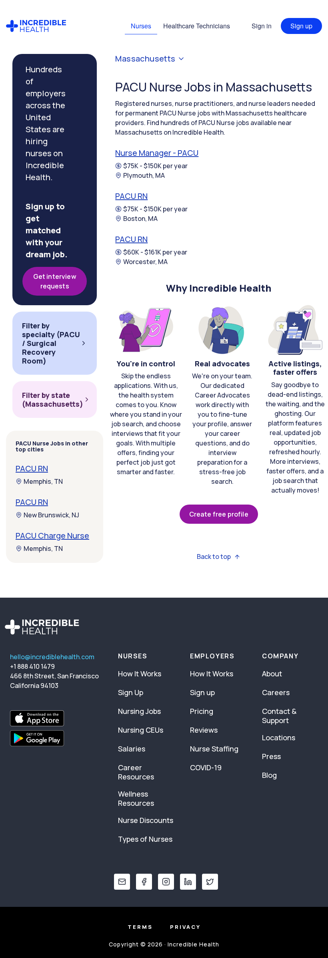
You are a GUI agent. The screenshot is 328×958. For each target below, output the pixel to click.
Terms (140, 926)
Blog (269, 775)
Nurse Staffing (214, 748)
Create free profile (218, 514)
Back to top (214, 557)
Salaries (131, 748)
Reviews (204, 730)
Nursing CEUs (140, 730)
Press (271, 756)
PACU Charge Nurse (52, 535)
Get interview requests (54, 281)
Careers (276, 692)
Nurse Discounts (145, 820)
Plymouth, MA (144, 175)
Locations (278, 737)
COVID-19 (206, 767)
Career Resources (136, 772)
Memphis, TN (43, 481)
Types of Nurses (145, 839)
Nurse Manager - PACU (156, 152)
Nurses (141, 25)
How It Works (139, 673)
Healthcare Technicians (196, 25)
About (272, 673)
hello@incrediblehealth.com (52, 656)
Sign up (301, 25)
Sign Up (130, 692)
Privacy (185, 926)
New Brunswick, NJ (51, 515)
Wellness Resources (136, 798)
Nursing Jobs (139, 711)
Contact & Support (279, 715)
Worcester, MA (145, 261)
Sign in (262, 25)
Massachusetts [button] (145, 59)
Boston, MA (140, 218)
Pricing (201, 711)
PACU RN (131, 196)
